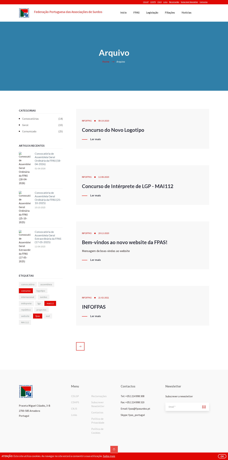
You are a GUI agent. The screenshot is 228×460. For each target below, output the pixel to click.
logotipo (41, 290)
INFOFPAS (87, 120)
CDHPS (153, 2)
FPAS (136, 12)
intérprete (26, 303)
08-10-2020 (103, 120)
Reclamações (174, 2)
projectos (41, 309)
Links (165, 2)
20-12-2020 (103, 233)
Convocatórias (42, 118)
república (26, 309)
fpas (37, 316)
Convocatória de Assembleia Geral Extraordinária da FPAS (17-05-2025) (48, 237)
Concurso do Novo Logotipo (113, 130)
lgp (39, 303)
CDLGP (146, 2)
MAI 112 (25, 322)
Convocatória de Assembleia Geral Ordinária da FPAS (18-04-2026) (48, 158)
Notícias (186, 12)
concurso (26, 290)
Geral (42, 125)
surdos (43, 297)
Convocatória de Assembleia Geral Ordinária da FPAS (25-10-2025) (48, 198)
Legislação (152, 12)
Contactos (203, 2)
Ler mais (95, 139)
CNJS (159, 2)
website (25, 316)
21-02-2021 (103, 297)
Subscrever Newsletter (189, 2)
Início (123, 12)
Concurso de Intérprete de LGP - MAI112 (127, 186)
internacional (27, 297)
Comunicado (42, 131)
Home (105, 61)
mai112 (50, 303)
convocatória (27, 284)
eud (48, 316)
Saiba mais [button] (109, 456)
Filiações (170, 12)
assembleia (46, 284)
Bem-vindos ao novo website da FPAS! (125, 242)
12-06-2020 (103, 176)
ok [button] (222, 456)
